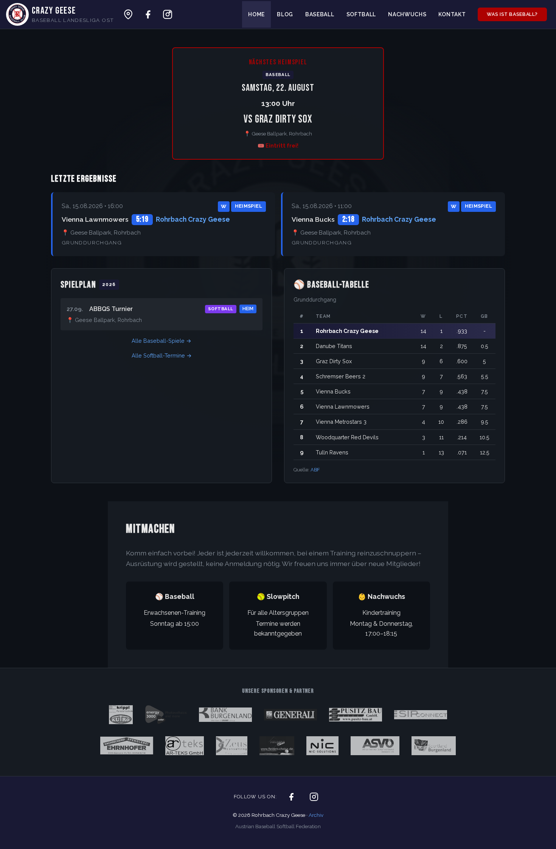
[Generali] (290, 716)
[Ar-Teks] (184, 747)
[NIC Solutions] (322, 747)
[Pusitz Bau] (355, 716)
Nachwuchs (407, 14)
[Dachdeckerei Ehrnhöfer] (126, 747)
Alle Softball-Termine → (162, 355)
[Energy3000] (166, 716)
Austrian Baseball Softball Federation (278, 826)
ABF (315, 470)
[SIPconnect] (420, 716)
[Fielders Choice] (276, 747)
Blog (285, 14)
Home (256, 14)
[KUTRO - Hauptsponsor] (121, 716)
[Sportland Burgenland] (434, 747)
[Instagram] (314, 796)
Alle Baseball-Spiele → (161, 340)
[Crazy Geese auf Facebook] (148, 14)
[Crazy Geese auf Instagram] (167, 14)
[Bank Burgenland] (225, 716)
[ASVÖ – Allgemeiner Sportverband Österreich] (375, 747)
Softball (361, 14)
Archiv (316, 815)
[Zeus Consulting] (231, 747)
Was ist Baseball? (512, 14)
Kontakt (452, 14)
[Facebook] (291, 796)
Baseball (319, 14)
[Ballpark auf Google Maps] (128, 14)
